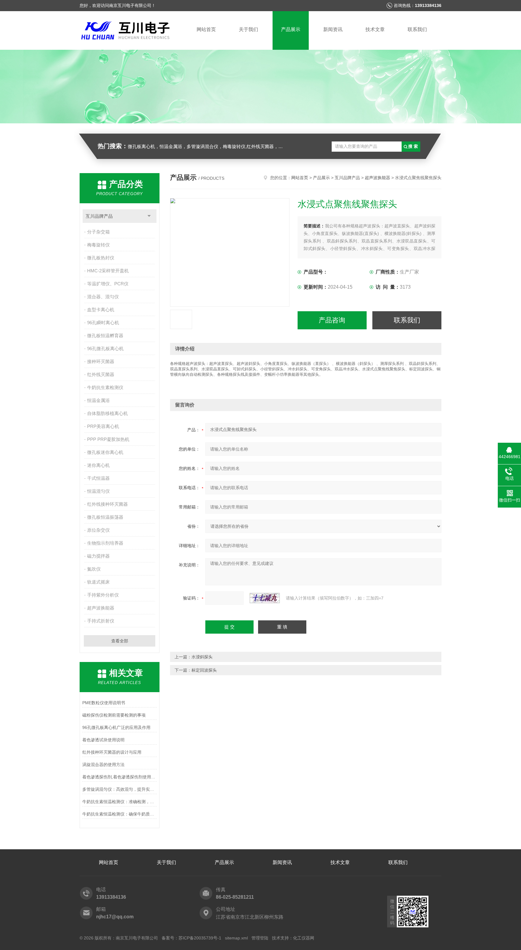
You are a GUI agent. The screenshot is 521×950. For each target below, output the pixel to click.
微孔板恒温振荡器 (105, 517)
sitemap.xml (236, 938)
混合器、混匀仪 (103, 296)
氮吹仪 (94, 569)
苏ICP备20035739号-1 (199, 938)
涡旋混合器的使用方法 (103, 764)
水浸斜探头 (202, 656)
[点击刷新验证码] (265, 598)
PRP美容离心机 (103, 426)
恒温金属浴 (98, 400)
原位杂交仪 (98, 530)
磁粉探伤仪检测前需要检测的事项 (114, 715)
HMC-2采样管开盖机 (108, 270)
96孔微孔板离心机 (105, 348)
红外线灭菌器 (100, 374)
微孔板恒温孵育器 (105, 335)
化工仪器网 (303, 938)
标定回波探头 (204, 670)
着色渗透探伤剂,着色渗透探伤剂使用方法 (119, 776)
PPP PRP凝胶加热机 (108, 439)
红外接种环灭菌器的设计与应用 (111, 752)
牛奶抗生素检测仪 (105, 387)
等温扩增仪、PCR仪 (107, 283)
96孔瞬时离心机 (103, 322)
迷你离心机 (98, 465)
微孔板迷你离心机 (105, 452)
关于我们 (248, 29)
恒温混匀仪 (98, 491)
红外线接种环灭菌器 (107, 504)
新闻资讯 (333, 29)
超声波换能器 (100, 607)
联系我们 (417, 29)
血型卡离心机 (100, 309)
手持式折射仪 (100, 620)
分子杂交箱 (98, 231)
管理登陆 (259, 938)
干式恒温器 (98, 478)
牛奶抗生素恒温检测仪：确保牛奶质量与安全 (119, 814)
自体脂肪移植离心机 (107, 413)
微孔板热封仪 (100, 257)
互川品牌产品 (99, 216)
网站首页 (206, 29)
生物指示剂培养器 (105, 543)
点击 (149, 216)
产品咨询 (332, 320)
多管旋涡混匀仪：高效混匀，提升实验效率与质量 (119, 789)
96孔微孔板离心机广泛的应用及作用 (116, 727)
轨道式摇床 (98, 581)
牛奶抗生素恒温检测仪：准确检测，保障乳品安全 (119, 801)
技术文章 (375, 29)
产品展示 (290, 29)
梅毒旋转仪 (98, 244)
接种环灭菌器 (100, 361)
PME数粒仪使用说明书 (103, 702)
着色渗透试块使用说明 (103, 739)
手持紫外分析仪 (103, 594)
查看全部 (119, 640)
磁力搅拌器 (98, 556)
